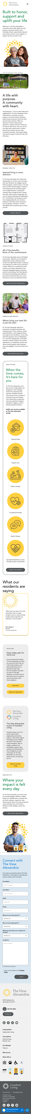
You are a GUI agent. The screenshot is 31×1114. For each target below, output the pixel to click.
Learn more (15, 685)
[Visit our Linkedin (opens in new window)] (4, 1024)
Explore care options (15, 569)
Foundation (6, 1100)
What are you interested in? (11, 915)
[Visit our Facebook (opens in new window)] (8, 1024)
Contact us (8, 1014)
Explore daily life (16, 213)
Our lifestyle (7, 1045)
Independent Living (8, 1032)
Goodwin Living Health (9, 1096)
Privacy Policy (6, 1092)
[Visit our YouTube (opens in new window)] (16, 1024)
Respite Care (6, 1041)
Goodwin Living (7, 1095)
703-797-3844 (11, 1009)
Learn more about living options (15, 283)
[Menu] (27, 4)
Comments (6, 940)
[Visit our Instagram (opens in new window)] (12, 1024)
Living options (7, 1029)
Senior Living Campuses (9, 1098)
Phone (4, 906)
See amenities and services (15, 353)
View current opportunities (15, 813)
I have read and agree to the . (14, 971)
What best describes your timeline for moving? (14, 931)
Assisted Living (7, 1039)
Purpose (5, 1048)
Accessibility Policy (18, 1092)
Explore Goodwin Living (15, 765)
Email (5, 898)
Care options (7, 1036)
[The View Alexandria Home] (13, 3)
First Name (6, 881)
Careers (5, 1101)
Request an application (15, 692)
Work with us (7, 1057)
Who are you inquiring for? (11, 923)
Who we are (6, 1052)
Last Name (6, 889)
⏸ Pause (24, 64)
